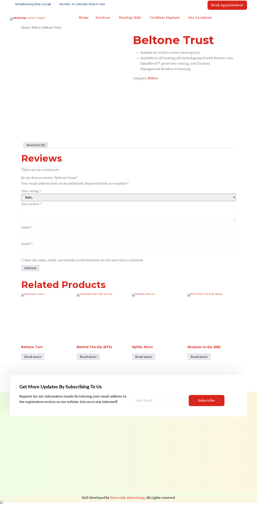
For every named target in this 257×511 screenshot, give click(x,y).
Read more (32, 357)
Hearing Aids (130, 17)
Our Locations (200, 17)
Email (27, 244)
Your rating (31, 191)
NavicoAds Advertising (127, 498)
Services (103, 17)
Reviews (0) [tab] (36, 145)
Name (27, 227)
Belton (36, 27)
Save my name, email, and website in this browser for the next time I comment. (84, 260)
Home (84, 17)
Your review (31, 204)
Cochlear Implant (165, 17)
